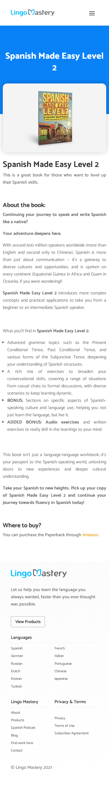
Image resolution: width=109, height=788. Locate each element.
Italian (59, 656)
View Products (28, 621)
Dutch (15, 671)
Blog (14, 735)
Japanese (61, 679)
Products (17, 720)
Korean (16, 679)
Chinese (60, 671)
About (15, 713)
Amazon (90, 535)
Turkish (16, 687)
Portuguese (63, 664)
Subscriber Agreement (71, 733)
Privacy (59, 718)
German (17, 656)
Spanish (17, 648)
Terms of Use (64, 726)
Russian (16, 664)
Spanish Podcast (23, 728)
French (59, 648)
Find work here (22, 743)
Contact (16, 750)
